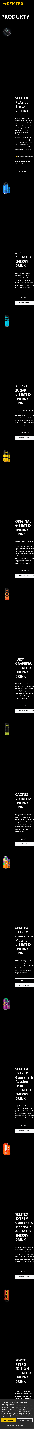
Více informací (14, 1417)
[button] (17, 1425)
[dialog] (17, 1414)
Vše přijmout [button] (8, 1420)
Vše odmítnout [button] (24, 1420)
